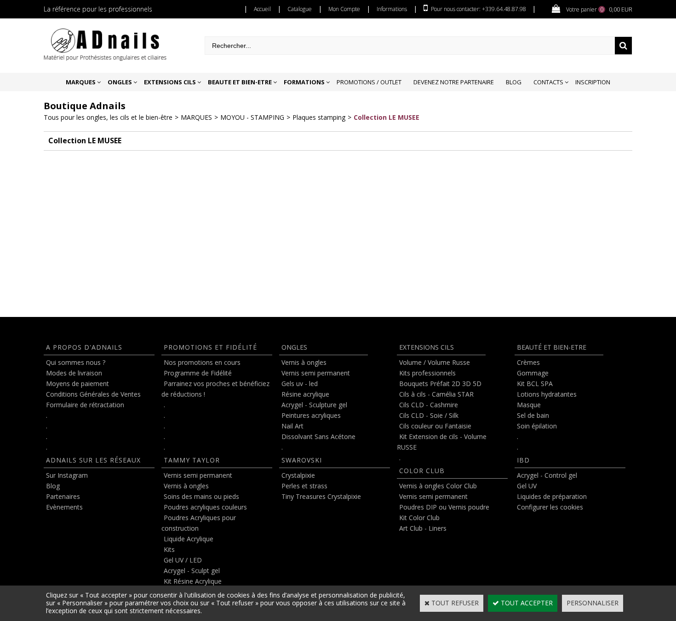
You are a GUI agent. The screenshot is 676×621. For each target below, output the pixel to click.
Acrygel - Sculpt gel (192, 570)
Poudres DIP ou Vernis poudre (444, 507)
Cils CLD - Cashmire (428, 404)
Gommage (533, 373)
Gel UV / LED (183, 560)
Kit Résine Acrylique (193, 581)
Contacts (548, 82)
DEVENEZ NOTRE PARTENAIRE (453, 82)
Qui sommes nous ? (75, 362)
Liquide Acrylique (188, 538)
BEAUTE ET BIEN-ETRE (240, 82)
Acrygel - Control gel (547, 475)
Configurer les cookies (550, 507)
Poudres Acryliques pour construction (198, 523)
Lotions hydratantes (547, 394)
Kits (169, 549)
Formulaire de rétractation (85, 404)
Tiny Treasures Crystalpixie (321, 496)
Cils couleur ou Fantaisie (435, 426)
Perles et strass (304, 485)
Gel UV (527, 485)
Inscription (592, 82)
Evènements (64, 507)
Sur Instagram (67, 475)
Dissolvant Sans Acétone (318, 436)
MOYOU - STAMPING (252, 117)
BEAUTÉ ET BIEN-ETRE (551, 347)
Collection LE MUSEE (386, 117)
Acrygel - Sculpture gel (314, 404)
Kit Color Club (419, 517)
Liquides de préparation (552, 496)
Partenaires (63, 496)
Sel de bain (533, 415)
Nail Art (292, 426)
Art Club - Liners (423, 528)
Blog (513, 82)
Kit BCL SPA (535, 383)
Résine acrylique (305, 394)
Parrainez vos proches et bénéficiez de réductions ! (215, 388)
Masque (529, 404)
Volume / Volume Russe (434, 362)
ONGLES (120, 82)
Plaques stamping (318, 117)
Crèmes (528, 362)
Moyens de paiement (77, 383)
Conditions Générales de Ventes (93, 394)
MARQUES (81, 82)
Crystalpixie (298, 475)
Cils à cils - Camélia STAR (436, 394)
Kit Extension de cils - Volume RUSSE (442, 441)
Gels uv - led (299, 383)
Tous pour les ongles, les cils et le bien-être (108, 117)
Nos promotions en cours (202, 362)
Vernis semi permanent (198, 475)
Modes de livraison (74, 373)
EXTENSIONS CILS (170, 82)
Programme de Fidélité (198, 373)
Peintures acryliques (311, 415)
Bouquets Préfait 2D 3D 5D (440, 383)
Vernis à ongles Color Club (438, 485)
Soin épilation (537, 426)
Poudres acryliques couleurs (205, 507)
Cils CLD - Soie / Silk (428, 415)
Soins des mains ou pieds (201, 496)
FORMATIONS (304, 82)
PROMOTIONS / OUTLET (369, 82)
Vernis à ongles (186, 485)
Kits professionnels (427, 373)
